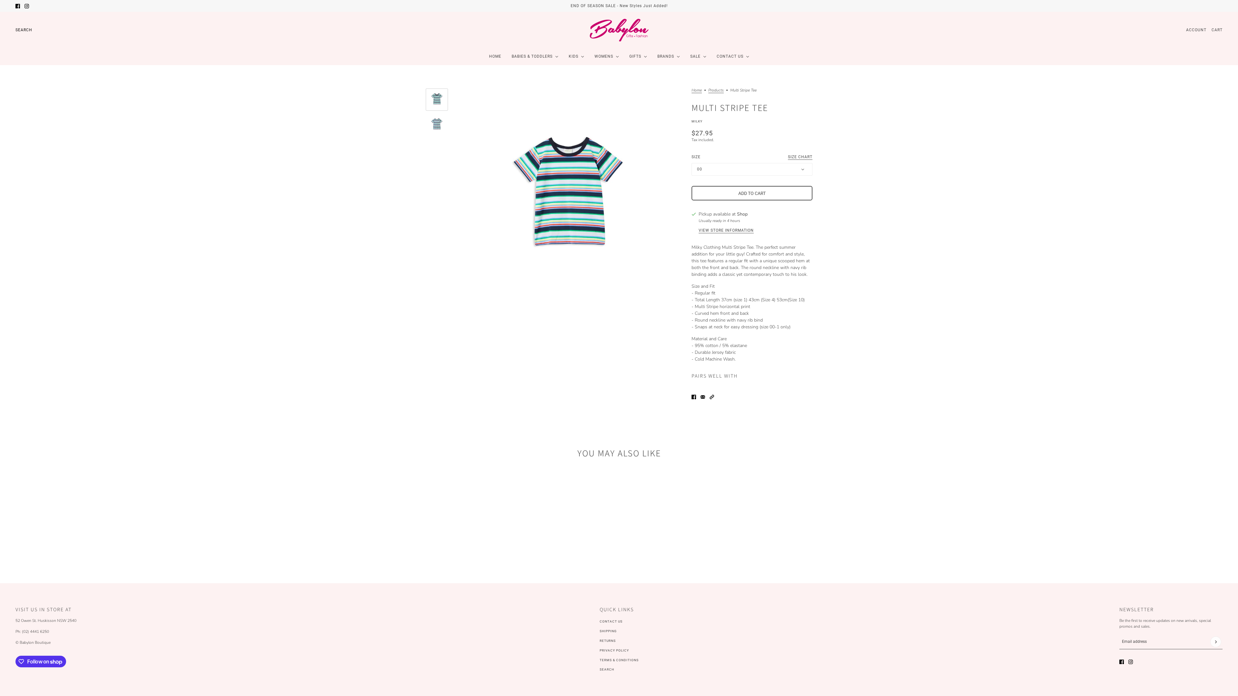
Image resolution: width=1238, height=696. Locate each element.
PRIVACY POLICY (614, 650)
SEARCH (607, 669)
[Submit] (1215, 641)
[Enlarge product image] (568, 198)
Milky (697, 121)
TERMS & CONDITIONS (619, 660)
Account (1196, 30)
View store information (726, 230)
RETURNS (608, 641)
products (716, 90)
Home (697, 90)
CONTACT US (611, 621)
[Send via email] (702, 397)
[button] (711, 397)
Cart (1217, 30)
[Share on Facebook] (693, 397)
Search (23, 30)
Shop (742, 214)
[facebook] (17, 6)
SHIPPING (608, 631)
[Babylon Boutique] (619, 30)
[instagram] (26, 6)
